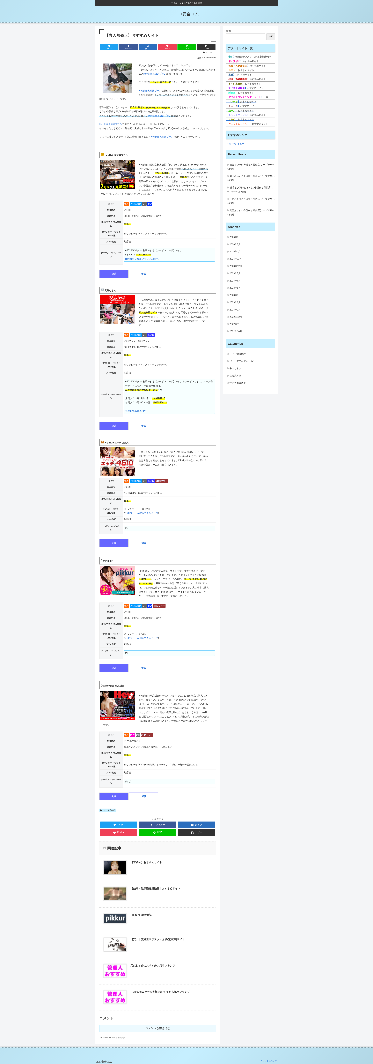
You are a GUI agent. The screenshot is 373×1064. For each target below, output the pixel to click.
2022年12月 (235, 317)
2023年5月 (235, 288)
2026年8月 (235, 237)
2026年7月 (235, 244)
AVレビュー (238, 143)
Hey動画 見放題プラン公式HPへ (142, 259)
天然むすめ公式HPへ (136, 411)
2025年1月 (235, 251)
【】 (250, 56)
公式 (114, 273)
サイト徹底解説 (109, 810)
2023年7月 (235, 273)
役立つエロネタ (237, 383)
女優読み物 (235, 375)
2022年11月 (235, 324)
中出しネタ (235, 368)
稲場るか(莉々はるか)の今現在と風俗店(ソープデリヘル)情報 (250, 189)
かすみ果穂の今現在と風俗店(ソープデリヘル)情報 (251, 201)
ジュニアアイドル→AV (241, 361)
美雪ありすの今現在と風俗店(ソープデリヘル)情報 (251, 212)
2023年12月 (235, 266)
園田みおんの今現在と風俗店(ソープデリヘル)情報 (251, 178)
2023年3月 (235, 295)
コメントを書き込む (157, 1028)
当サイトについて (269, 1061)
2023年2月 (235, 302)
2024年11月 (235, 259)
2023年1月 (235, 309)
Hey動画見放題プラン (154, 74)
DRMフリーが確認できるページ (141, 513)
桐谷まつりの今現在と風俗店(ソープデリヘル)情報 (251, 166)
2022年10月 (235, 331)
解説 (143, 273)
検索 (228, 31)
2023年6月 (235, 280)
